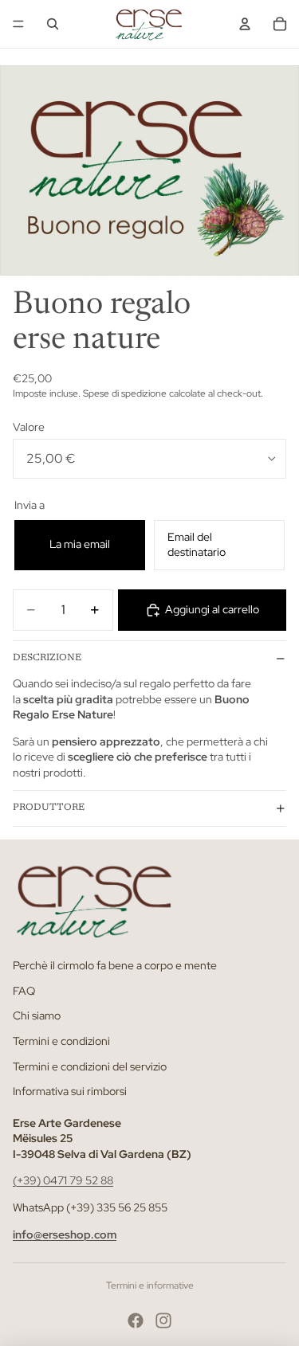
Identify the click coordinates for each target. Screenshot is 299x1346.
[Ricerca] (52, 23)
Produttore (49, 807)
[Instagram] (163, 1320)
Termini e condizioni (61, 1041)
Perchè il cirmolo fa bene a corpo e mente (115, 965)
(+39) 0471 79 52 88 (63, 1180)
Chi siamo (37, 1015)
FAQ (24, 991)
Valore (29, 427)
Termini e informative (150, 1285)
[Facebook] (135, 1320)
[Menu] (18, 24)
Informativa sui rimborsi (70, 1091)
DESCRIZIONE (47, 658)
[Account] (244, 23)
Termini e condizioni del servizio (90, 1065)
